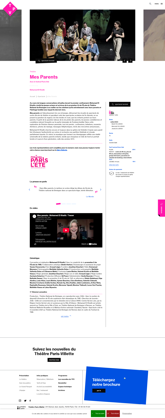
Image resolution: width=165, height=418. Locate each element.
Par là (99, 390)
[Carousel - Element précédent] (125, 61)
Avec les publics (25, 383)
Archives (61, 390)
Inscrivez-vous (54, 360)
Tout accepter (99, 413)
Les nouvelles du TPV (66, 379)
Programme (62, 376)
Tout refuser (115, 413)
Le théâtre (23, 379)
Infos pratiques (42, 376)
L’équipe (22, 390)
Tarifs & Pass (41, 383)
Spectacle (41, 96)
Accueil (32, 96)
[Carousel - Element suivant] (130, 61)
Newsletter (62, 383)
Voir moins (65, 316)
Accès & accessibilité (44, 387)
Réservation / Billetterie (45, 379)
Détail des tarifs (114, 165)
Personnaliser (127, 413)
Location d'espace (43, 394)
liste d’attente (62, 150)
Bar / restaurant (42, 390)
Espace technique (65, 387)
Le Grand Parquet (25, 387)
